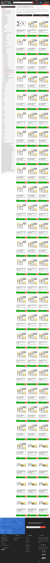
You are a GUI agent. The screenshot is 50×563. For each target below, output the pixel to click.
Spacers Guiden (28, 545)
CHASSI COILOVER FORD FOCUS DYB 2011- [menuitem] (6, 152)
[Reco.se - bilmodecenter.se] (40, 2)
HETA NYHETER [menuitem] (4, 9)
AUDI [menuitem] (2, 28)
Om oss (27, 539)
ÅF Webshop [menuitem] (26, 4)
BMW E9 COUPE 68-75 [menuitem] (5, 40)
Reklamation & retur (28, 551)
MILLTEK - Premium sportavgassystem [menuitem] (6, 11)
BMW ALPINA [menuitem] (4, 50)
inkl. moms (47, 0)
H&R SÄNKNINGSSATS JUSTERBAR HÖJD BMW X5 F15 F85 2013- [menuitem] (9, 71)
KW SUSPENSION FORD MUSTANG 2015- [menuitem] (6, 167)
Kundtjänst (27, 540)
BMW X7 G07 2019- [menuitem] (6, 82)
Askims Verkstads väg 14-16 (4, 540)
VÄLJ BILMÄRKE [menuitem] (4, 4)
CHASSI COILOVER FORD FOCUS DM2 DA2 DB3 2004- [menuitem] (8, 150)
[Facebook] (1, 549)
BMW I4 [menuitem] (4, 84)
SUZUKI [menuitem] (3, 135)
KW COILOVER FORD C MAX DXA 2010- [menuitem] (6, 155)
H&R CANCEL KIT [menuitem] (6, 75)
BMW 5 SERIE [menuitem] (4, 41)
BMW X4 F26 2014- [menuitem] (6, 63)
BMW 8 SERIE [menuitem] (4, 51)
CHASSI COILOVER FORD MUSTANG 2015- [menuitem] (6, 168)
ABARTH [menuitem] (3, 27)
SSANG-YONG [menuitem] (4, 131)
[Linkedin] (4, 549)
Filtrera (24, 15)
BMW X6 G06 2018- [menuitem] (6, 81)
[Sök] (33, 2)
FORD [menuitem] (3, 101)
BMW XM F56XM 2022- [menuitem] (5, 48)
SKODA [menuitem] (3, 133)
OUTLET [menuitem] (8, 4)
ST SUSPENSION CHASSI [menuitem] (5, 19)
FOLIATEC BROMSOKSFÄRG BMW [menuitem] (7, 32)
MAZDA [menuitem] (3, 113)
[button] (46, 2)
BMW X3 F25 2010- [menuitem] (6, 60)
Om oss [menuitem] (14, 4)
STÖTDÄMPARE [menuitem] (6, 76)
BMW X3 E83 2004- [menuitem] (6, 59)
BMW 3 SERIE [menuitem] (4, 38)
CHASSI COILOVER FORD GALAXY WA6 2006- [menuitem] (7, 162)
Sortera (41, 15)
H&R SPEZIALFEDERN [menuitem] (5, 17)
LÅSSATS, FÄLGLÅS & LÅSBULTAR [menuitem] (6, 10)
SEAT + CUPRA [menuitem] (4, 132)
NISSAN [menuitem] (3, 122)
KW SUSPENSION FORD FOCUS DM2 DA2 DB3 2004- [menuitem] (7, 149)
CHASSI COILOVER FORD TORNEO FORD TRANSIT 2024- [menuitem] (7, 171)
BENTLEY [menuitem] (3, 30)
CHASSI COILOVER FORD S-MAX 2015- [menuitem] (6, 163)
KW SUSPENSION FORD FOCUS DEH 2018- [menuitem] (6, 153)
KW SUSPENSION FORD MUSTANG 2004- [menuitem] (6, 166)
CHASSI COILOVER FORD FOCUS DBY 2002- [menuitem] (6, 148)
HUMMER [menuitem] (3, 103)
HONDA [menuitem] (3, 102)
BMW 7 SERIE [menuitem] (4, 49)
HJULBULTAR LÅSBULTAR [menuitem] (7, 74)
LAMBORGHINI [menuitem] (4, 110)
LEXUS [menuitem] (3, 111)
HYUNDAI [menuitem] (3, 104)
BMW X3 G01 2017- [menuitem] (6, 62)
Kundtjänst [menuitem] (17, 4)
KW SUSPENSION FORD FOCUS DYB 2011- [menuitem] (6, 151)
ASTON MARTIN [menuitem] (4, 29)
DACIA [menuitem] (3, 93)
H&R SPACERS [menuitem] (6, 73)
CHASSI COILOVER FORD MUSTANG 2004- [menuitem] (6, 165)
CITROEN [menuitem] (3, 92)
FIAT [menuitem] (2, 100)
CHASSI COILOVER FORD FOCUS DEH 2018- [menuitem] (6, 154)
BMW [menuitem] (2, 31)
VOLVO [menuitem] (3, 141)
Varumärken (27, 538)
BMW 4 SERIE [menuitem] (4, 39)
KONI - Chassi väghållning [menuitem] (5, 21)
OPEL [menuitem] (3, 123)
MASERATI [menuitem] (3, 112)
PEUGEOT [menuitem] (3, 124)
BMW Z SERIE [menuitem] (4, 52)
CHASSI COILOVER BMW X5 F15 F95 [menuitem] (9, 72)
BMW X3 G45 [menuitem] (5, 61)
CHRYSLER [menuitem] (3, 91)
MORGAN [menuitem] (3, 121)
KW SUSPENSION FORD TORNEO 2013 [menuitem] (6, 164)
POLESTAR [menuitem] (3, 125)
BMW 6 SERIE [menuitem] (4, 42)
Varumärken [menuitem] (22, 4)
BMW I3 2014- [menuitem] (4, 83)
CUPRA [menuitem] (3, 94)
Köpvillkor (27, 547)
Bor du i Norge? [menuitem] (31, 4)
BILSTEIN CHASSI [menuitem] (4, 20)
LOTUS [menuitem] (3, 114)
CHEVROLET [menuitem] (3, 90)
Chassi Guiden (28, 546)
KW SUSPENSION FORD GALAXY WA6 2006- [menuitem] (6, 161)
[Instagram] (3, 549)
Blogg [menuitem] (11, 4)
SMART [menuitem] (3, 134)
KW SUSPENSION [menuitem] (4, 18)
